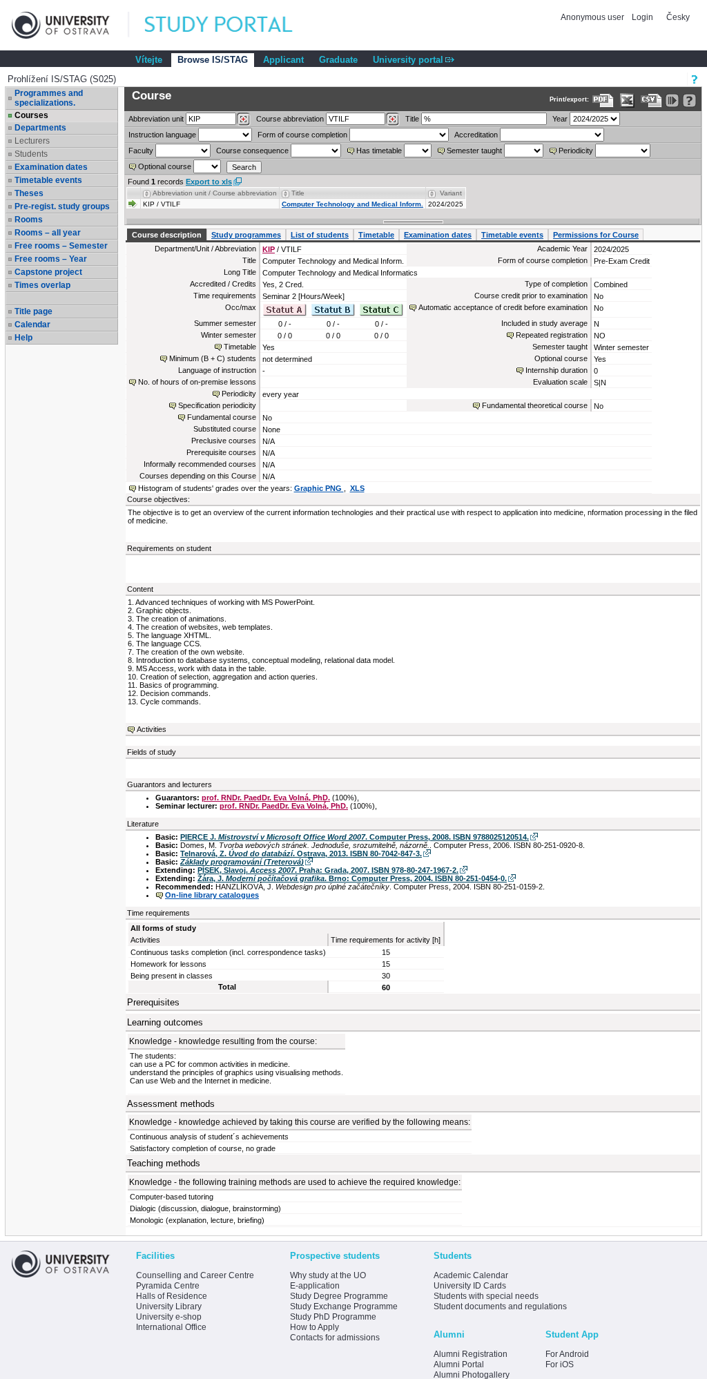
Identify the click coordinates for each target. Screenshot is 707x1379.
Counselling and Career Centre (195, 1275)
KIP (268, 249)
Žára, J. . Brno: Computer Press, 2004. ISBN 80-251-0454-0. (352, 878)
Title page (33, 311)
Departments (40, 128)
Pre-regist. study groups (62, 206)
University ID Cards (470, 1286)
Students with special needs (486, 1296)
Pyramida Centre (168, 1286)
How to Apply (314, 1327)
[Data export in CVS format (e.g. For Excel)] (651, 100)
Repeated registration (552, 335)
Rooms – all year (47, 233)
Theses (28, 193)
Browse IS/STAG (212, 60)
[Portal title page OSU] (231, 25)
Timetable (376, 235)
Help (23, 338)
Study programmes (246, 235)
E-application (315, 1286)
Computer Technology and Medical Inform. (352, 204)
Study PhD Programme (333, 1317)
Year (560, 119)
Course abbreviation (290, 119)
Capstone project (48, 272)
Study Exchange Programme (344, 1306)
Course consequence (252, 150)
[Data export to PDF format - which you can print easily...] (603, 100)
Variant (451, 193)
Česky (678, 17)
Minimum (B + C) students (212, 358)
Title (412, 119)
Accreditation (476, 135)
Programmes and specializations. (48, 98)
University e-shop (169, 1317)
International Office (171, 1327)
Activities (151, 729)
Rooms (28, 219)
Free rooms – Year (50, 259)
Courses (31, 115)
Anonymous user (593, 17)
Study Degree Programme (339, 1296)
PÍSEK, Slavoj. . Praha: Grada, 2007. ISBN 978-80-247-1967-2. (327, 870)
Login (642, 17)
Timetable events (48, 180)
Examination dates (51, 167)
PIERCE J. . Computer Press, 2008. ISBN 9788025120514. (354, 837)
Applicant (283, 60)
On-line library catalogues (212, 895)
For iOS (559, 1364)
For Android (567, 1354)
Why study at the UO (328, 1275)
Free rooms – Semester (61, 246)
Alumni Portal (459, 1364)
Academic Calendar (471, 1275)
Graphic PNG (319, 488)
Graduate (338, 60)
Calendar (32, 324)
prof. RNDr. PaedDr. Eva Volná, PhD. (266, 797)
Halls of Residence (171, 1296)
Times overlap (42, 285)
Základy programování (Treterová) (242, 862)
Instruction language (162, 135)
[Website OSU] (70, 25)
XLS (357, 488)
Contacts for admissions (335, 1337)
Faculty (140, 150)
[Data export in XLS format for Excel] (627, 100)
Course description (167, 235)
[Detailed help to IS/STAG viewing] (689, 100)
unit (156, 119)
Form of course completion (302, 135)
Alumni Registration (470, 1354)
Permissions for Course (596, 235)
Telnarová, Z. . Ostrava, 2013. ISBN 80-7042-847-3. (301, 853)
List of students (320, 235)
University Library (169, 1306)
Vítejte (148, 60)
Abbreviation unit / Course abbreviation (215, 193)
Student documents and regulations (500, 1306)
